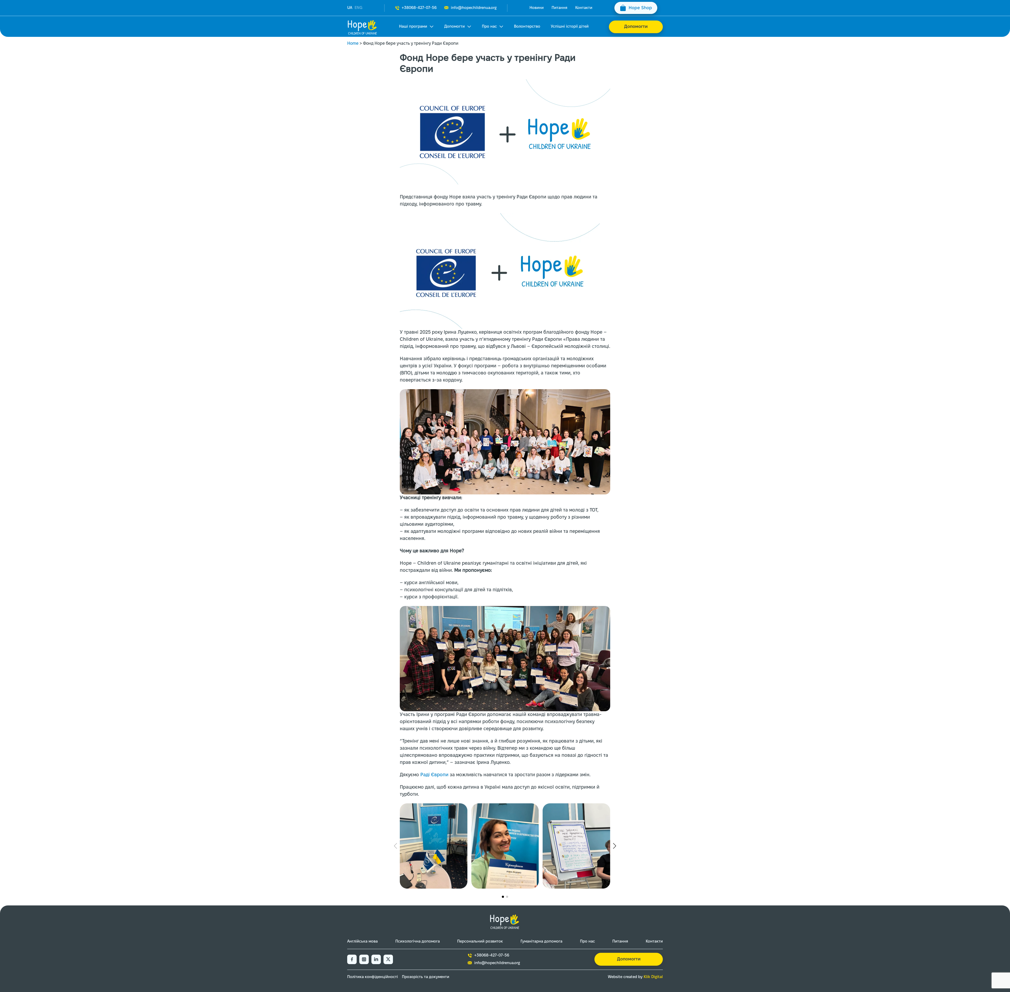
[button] (503, 897)
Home (352, 44)
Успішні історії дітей (570, 26)
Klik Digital (653, 977)
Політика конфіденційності (372, 977)
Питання (559, 8)
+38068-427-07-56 (419, 8)
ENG (358, 8)
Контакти (583, 8)
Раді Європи (434, 775)
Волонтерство (527, 26)
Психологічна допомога (417, 941)
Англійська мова (362, 941)
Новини (536, 8)
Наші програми (413, 26)
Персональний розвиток (480, 941)
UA (349, 8)
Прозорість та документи (425, 977)
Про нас (489, 26)
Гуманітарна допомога (541, 941)
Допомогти (454, 26)
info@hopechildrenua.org (474, 8)
